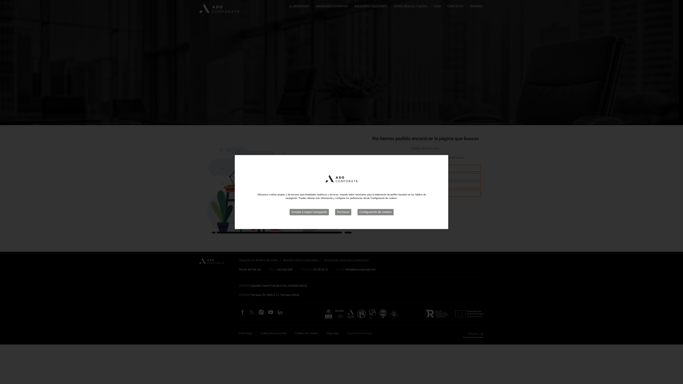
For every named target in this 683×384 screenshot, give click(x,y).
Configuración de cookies (375, 212)
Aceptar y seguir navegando (309, 212)
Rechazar (343, 212)
